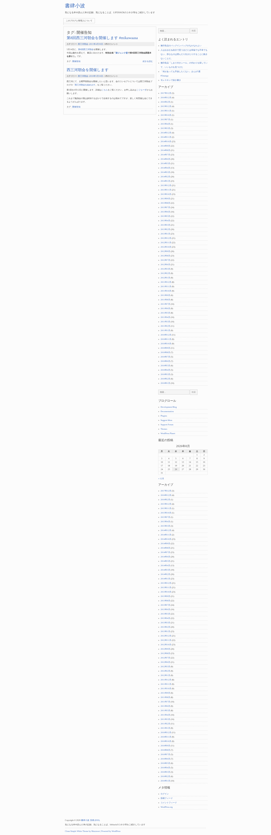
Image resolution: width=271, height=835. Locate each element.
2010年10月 (166, 344)
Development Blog (169, 407)
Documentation (167, 411)
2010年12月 (166, 335)
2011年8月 (165, 300)
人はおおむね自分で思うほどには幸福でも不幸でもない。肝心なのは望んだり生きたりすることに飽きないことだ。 (184, 54)
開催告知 (76, 61)
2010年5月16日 (96, 76)
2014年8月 (165, 150)
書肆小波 (75, 5)
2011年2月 (165, 326)
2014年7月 (165, 155)
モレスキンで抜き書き (171, 80)
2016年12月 (166, 98)
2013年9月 (165, 199)
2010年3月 (165, 374)
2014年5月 (165, 163)
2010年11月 (166, 339)
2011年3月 (165, 322)
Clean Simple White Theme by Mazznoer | (83, 831)
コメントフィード (169, 803)
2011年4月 (165, 317)
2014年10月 (166, 141)
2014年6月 (165, 159)
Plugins (164, 416)
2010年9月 (165, 348)
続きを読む (148, 61)
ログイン (165, 794)
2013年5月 (165, 216)
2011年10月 (166, 291)
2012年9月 (165, 251)
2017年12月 (166, 93)
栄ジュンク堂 (122, 53)
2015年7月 (165, 119)
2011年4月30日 (96, 44)
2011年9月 (165, 295)
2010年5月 (165, 366)
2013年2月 (165, 229)
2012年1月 (165, 278)
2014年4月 (165, 168)
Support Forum (167, 425)
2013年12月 (166, 185)
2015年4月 (165, 124)
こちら (105, 90)
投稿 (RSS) (95, 820)
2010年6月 (165, 361)
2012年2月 (165, 273)
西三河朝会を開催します (88, 70)
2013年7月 (165, 207)
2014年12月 (166, 133)
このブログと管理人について (79, 21)
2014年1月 (165, 181)
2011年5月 (165, 313)
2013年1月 (165, 234)
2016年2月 (165, 102)
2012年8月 (165, 256)
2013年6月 (165, 212)
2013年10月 (166, 194)
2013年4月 (165, 221)
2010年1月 (165, 383)
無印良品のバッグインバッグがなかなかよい (181, 46)
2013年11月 (166, 190)
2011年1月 (165, 330)
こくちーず (141, 90)
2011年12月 (166, 282)
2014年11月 (166, 137)
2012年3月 (165, 269)
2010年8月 (165, 352)
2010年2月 (165, 379)
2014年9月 (165, 146)
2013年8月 (165, 203)
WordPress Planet (168, 433)
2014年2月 (165, 177)
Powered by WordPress (110, 831)
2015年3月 (165, 128)
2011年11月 (166, 286)
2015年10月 (166, 115)
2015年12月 (166, 106)
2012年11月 (166, 243)
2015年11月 (166, 111)
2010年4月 (165, 370)
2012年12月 (166, 238)
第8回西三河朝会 (85, 49)
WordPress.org (167, 807)
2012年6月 (165, 264)
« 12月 (161, 479)
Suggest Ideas (166, 420)
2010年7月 (165, 357)
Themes (164, 429)
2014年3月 (165, 172)
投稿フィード (167, 798)
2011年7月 (165, 304)
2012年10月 (166, 247)
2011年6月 (165, 308)
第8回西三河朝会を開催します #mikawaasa (102, 38)
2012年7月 (165, 260)
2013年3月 (165, 225)
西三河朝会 (83, 44)
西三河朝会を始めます (85, 85)
